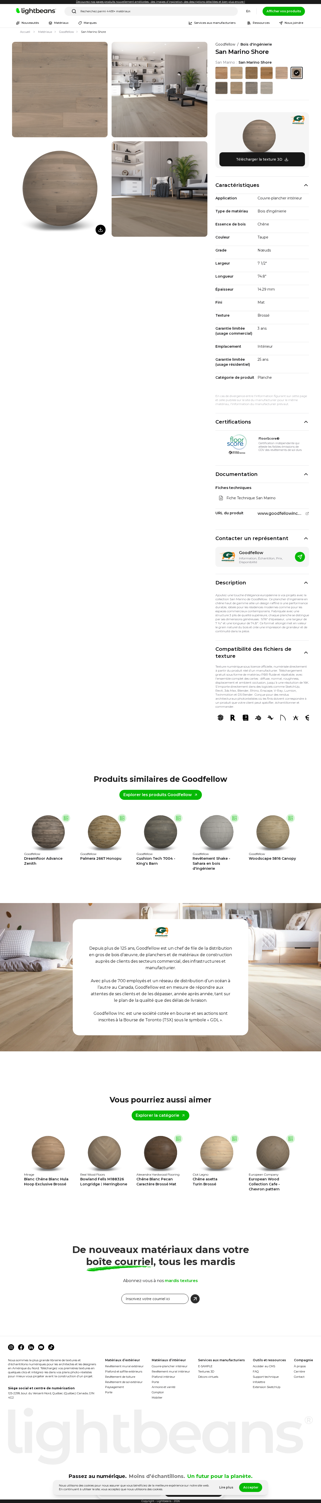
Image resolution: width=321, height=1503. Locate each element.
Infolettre (259, 1382)
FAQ (256, 1371)
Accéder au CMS (264, 1366)
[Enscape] (308, 718)
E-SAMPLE (205, 1366)
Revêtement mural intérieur (171, 1371)
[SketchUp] (220, 718)
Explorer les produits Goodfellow (157, 794)
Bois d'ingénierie (256, 44)
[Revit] (233, 718)
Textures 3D (206, 1371)
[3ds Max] (245, 718)
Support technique (266, 1377)
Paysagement (114, 1387)
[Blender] (258, 718)
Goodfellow (66, 32)
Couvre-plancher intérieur (170, 1366)
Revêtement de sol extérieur (124, 1382)
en (248, 11)
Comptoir (158, 1392)
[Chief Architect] (283, 718)
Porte (108, 1392)
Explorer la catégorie (157, 1115)
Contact (299, 1377)
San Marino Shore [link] (93, 32)
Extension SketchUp (266, 1387)
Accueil (25, 32)
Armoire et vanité (163, 1387)
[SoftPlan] (296, 718)
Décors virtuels (208, 1377)
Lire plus (226, 1487)
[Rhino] (271, 718)
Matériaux (45, 32)
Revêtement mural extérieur (124, 1366)
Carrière (299, 1371)
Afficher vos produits (284, 11)
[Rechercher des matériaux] (73, 11)
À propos (300, 1366)
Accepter (250, 1487)
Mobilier (157, 1397)
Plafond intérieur (163, 1377)
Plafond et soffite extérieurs (123, 1371)
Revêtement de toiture (120, 1377)
